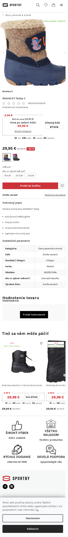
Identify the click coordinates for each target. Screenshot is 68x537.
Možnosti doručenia (55, 195)
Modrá (50, 266)
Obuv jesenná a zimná (50, 248)
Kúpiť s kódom (23, 131)
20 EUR (19, 175)
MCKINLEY (7, 91)
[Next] (64, 375)
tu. (37, 509)
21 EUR (31, 175)
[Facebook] (5, 486)
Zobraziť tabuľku (50, 278)
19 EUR (7, 175)
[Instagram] (11, 486)
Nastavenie (33, 518)
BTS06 (54, 127)
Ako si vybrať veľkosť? (13, 171)
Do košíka (30, 185)
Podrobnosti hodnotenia (15, 107)
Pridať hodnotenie (34, 314)
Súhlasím (33, 528)
